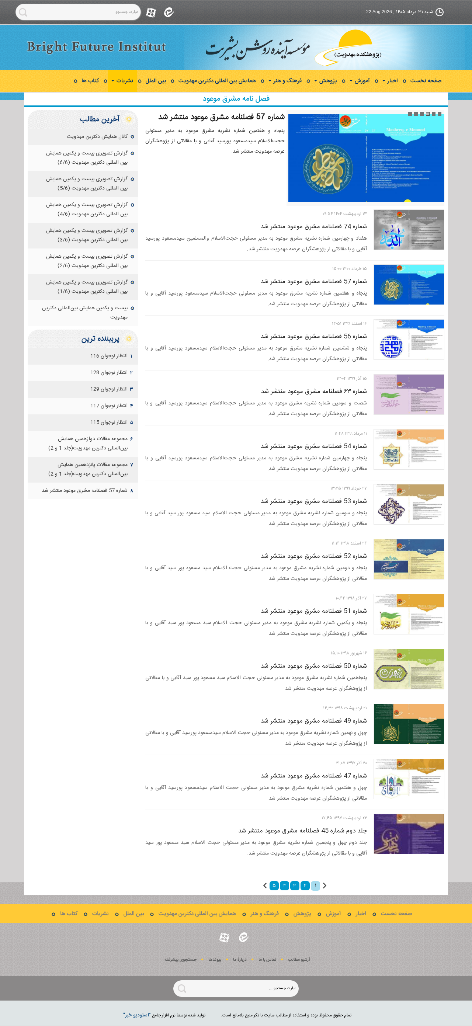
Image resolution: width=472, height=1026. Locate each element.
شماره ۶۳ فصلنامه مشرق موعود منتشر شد (314, 391)
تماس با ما (267, 959)
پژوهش (327, 81)
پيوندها (214, 959)
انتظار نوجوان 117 (109, 405)
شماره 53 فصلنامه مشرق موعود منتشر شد (314, 501)
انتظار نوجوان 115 (109, 422)
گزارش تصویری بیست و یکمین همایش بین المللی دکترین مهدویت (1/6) (87, 287)
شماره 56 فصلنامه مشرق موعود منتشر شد (314, 336)
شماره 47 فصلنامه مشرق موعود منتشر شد (314, 776)
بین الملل (156, 81)
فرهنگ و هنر (287, 81)
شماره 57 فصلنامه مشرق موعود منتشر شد (221, 116)
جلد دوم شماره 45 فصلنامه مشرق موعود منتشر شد (302, 831)
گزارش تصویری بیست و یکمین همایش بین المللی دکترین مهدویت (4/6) (87, 210)
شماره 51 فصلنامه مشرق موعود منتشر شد (314, 611)
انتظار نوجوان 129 (109, 389)
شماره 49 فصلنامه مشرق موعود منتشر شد (314, 721)
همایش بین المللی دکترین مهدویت (217, 81)
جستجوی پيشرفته (180, 959)
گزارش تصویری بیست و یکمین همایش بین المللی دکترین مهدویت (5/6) (87, 184)
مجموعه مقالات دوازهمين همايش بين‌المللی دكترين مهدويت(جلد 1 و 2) (88, 444)
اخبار (392, 81)
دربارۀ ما (240, 959)
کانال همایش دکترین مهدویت (97, 136)
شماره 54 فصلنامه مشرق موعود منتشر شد (314, 446)
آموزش (361, 81)
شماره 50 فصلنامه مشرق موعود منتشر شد (314, 666)
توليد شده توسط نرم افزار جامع (164, 1015)
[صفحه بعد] (265, 885)
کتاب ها (90, 81)
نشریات (124, 81)
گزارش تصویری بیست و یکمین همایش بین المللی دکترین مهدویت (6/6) (87, 158)
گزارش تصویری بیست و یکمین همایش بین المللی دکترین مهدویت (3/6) (87, 235)
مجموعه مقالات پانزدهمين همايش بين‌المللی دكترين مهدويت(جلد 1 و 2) (88, 469)
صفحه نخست (425, 81)
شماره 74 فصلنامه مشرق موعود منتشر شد (314, 227)
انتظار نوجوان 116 (109, 356)
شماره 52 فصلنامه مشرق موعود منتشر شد (314, 556)
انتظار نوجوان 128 (109, 372)
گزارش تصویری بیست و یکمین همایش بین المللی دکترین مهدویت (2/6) (87, 261)
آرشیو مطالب (299, 959)
